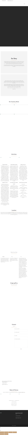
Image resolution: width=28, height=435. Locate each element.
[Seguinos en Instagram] (6, 423)
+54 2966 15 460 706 (4, 0)
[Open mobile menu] (24, 4)
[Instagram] (23, 1)
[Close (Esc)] (2, 432)
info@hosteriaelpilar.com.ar (10, 0)
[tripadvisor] (26, 1)
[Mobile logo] (0, 427)
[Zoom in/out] (15, 432)
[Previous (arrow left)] (2, 434)
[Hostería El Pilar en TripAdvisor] (8, 423)
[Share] (6, 432)
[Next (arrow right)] (6, 434)
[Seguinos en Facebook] (3, 423)
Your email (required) (16, 332)
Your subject (15, 335)
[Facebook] (21, 1)
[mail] (24, 1)
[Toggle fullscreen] (10, 432)
